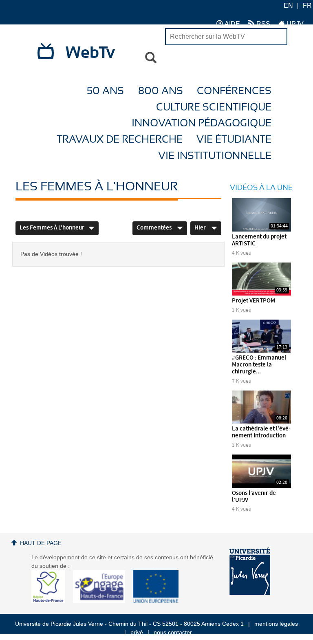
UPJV (294, 23)
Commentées (155, 228)
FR (307, 5)
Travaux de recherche (120, 140)
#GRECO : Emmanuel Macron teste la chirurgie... (259, 365)
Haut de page (41, 543)
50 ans (105, 91)
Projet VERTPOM (253, 301)
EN (288, 5)
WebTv (90, 53)
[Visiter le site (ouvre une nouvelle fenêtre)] (51, 601)
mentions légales (276, 623)
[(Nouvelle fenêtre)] (249, 571)
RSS (262, 23)
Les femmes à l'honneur (52, 228)
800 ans (160, 91)
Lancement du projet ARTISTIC (259, 240)
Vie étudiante (233, 140)
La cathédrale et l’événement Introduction (261, 432)
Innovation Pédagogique (201, 123)
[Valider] (150, 57)
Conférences (234, 91)
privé (136, 632)
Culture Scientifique (213, 107)
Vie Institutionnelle (214, 156)
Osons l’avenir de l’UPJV (254, 496)
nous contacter (173, 632)
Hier (200, 228)
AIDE (231, 23)
